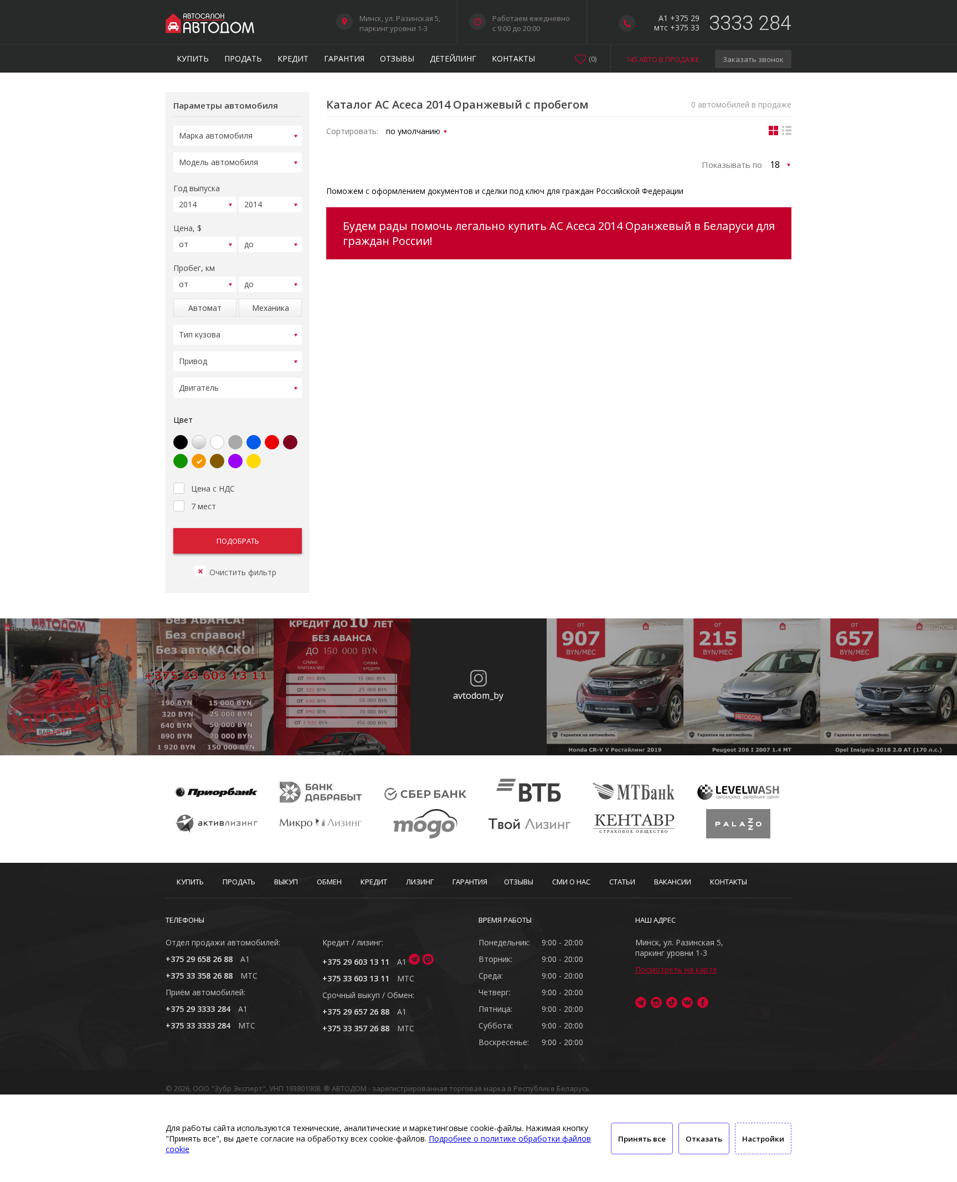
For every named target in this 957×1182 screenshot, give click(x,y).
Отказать (704, 1139)
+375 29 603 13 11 (355, 961)
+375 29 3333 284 (198, 1009)
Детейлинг (453, 58)
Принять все (642, 1139)
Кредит (292, 58)
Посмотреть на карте (676, 969)
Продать (243, 58)
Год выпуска (196, 188)
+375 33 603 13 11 (355, 978)
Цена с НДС (213, 488)
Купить (193, 58)
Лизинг (420, 882)
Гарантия (344, 58)
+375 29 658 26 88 (199, 959)
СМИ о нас (571, 882)
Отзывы (397, 58)
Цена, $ (187, 228)
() (592, 59)
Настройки (763, 1139)
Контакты (513, 58)
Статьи (622, 882)
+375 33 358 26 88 (199, 975)
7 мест (203, 506)
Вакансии (672, 882)
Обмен (329, 882)
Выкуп (286, 882)
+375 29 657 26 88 (355, 1011)
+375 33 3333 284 (198, 1025)
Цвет (183, 420)
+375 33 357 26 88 (355, 1028)
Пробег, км (194, 268)
